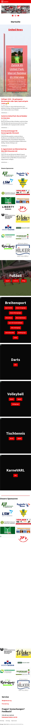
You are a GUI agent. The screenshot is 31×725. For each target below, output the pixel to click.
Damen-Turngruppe (21, 308)
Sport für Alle (8, 308)
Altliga (23, 280)
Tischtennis (15, 433)
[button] (15, 63)
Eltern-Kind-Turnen (20, 317)
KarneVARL (15, 470)
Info (16, 364)
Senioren (15, 280)
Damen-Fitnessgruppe (15, 313)
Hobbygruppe (15, 404)
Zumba (15, 337)
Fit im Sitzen (9, 317)
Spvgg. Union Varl (4, 724)
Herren (11, 438)
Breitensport (15, 302)
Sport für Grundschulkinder (15, 322)
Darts (15, 359)
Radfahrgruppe (22, 332)
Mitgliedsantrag (7, 700)
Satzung (8, 720)
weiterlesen (4, 113)
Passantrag (5, 704)
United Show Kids (9, 332)
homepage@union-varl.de (9, 717)
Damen (11, 399)
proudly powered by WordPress (16, 724)
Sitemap (2, 720)
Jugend (7, 280)
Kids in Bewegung (15, 327)
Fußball (15, 275)
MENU (6, 2)
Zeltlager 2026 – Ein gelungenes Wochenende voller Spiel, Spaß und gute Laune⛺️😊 (14, 101)
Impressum (14, 720)
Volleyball (15, 394)
